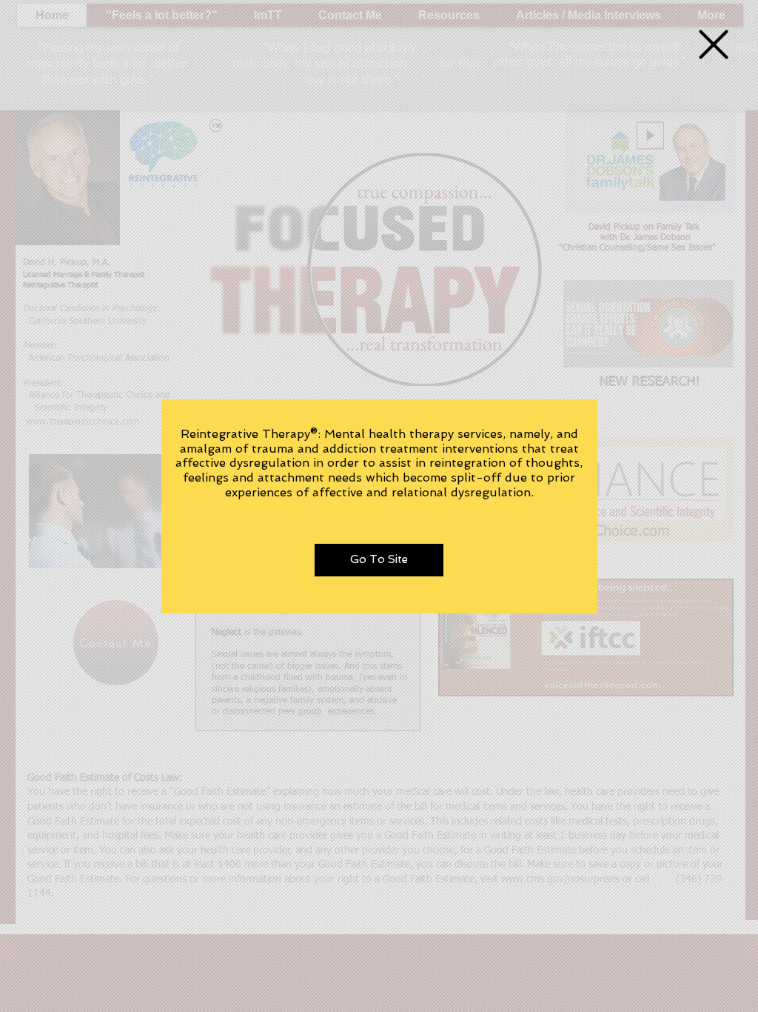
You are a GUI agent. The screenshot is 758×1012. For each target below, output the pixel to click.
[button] (713, 44)
